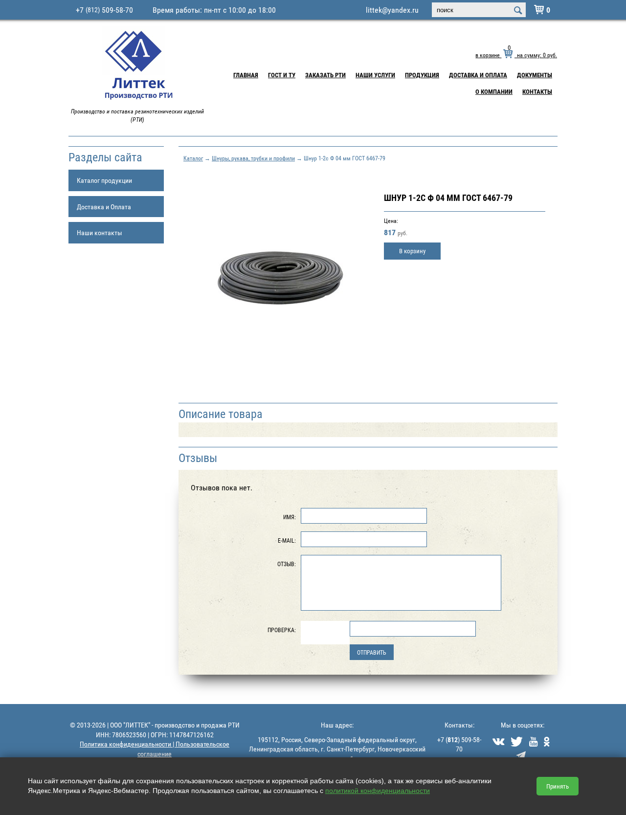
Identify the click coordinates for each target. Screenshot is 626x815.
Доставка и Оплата (478, 74)
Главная (245, 74)
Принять (557, 786)
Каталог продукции (104, 180)
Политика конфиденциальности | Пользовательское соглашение (154, 748)
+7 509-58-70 (104, 9)
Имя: (289, 517)
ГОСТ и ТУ (281, 74)
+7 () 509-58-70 (459, 744)
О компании (494, 91)
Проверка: (282, 630)
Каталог (193, 158)
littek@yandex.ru (392, 9)
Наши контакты (99, 232)
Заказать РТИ (325, 74)
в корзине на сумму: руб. (516, 55)
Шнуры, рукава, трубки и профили (253, 158)
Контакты (537, 91)
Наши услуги (375, 74)
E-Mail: (287, 540)
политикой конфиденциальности (377, 790)
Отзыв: (286, 564)
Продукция (422, 74)
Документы (534, 74)
